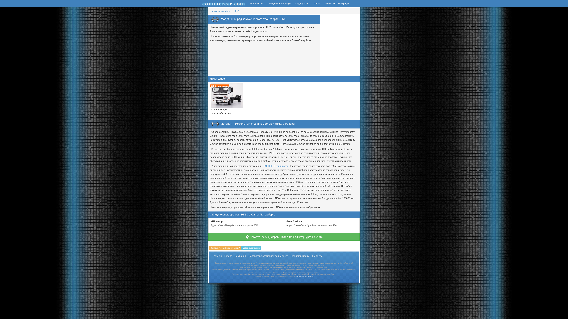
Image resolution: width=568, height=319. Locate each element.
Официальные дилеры (279, 3)
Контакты (317, 256)
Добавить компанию (251, 248)
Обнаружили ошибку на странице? (225, 248)
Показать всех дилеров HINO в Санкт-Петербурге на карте (286, 237)
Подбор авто (301, 3)
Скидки (316, 3)
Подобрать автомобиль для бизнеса (268, 256)
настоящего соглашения (305, 276)
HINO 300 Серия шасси (275, 166)
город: (337, 3)
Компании (240, 256)
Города (228, 256)
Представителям (300, 256)
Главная (217, 256)
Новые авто (256, 3)
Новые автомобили (220, 11)
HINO (236, 11)
